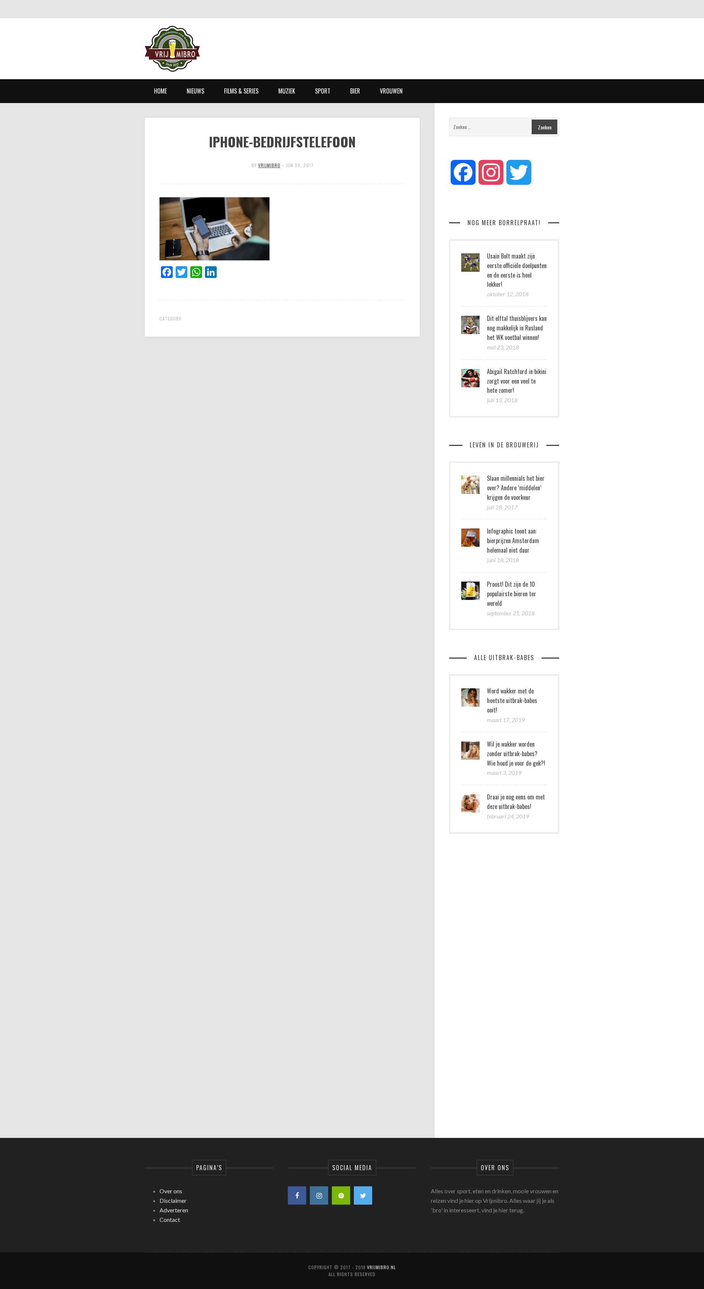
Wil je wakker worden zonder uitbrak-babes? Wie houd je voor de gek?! (516, 754)
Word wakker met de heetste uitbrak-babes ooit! (512, 700)
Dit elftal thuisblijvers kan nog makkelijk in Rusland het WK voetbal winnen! (517, 328)
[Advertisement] (425, 42)
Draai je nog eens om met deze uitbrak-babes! (516, 801)
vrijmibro (269, 165)
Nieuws (195, 91)
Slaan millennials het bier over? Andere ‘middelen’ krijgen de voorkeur (515, 488)
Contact (170, 1219)
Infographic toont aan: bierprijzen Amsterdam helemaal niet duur (513, 540)
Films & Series (241, 91)
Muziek (286, 91)
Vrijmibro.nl (381, 1267)
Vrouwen (391, 91)
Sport (322, 91)
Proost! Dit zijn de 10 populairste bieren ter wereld (511, 594)
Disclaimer (173, 1200)
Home (160, 91)
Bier (355, 91)
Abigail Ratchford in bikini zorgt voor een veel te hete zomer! (516, 381)
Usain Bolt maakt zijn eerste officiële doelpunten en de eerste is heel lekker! (517, 270)
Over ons (171, 1190)
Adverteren (174, 1209)
